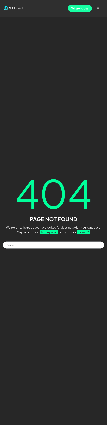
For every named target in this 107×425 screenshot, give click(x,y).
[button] (102, 8)
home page (48, 232)
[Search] (100, 245)
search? (83, 232)
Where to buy (79, 8)
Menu (98, 8)
